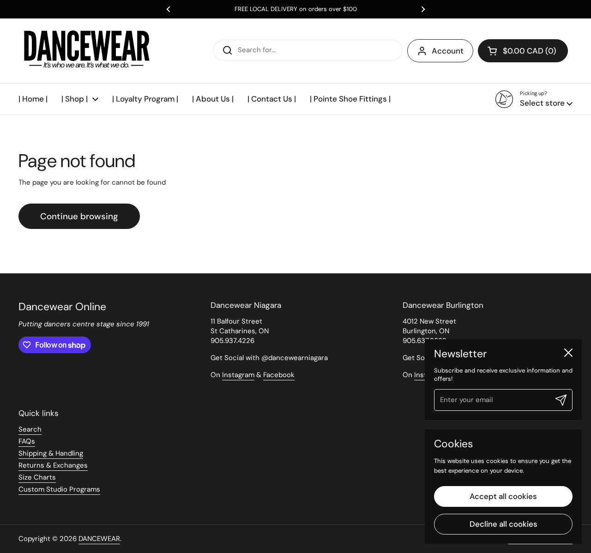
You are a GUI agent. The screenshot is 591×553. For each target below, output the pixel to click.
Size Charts (37, 477)
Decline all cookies (503, 524)
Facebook (279, 374)
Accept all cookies (503, 496)
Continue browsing (79, 216)
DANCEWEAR (99, 538)
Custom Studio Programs (59, 489)
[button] (523, 50)
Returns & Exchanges (53, 465)
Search (30, 429)
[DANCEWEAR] (87, 51)
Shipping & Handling (50, 453)
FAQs (26, 441)
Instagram (238, 374)
